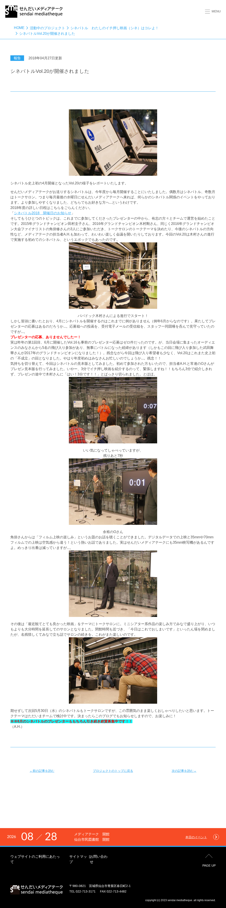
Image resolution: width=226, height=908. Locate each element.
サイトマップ (78, 859)
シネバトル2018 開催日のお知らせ (42, 213)
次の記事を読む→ (184, 771)
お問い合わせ (98, 859)
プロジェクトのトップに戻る (113, 771)
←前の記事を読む (42, 771)
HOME (19, 28)
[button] (213, 11)
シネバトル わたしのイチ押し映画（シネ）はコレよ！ (114, 28)
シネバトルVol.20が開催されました (47, 33)
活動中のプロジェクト (47, 28)
